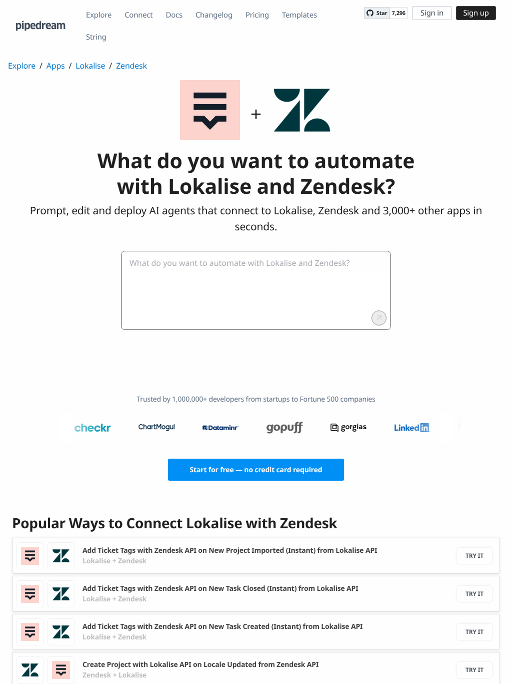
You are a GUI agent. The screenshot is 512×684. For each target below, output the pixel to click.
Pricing (257, 15)
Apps (55, 65)
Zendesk (131, 65)
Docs (174, 15)
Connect (138, 15)
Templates (299, 15)
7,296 (399, 13)
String (96, 37)
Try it (475, 555)
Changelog (214, 15)
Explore (99, 15)
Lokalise (90, 65)
